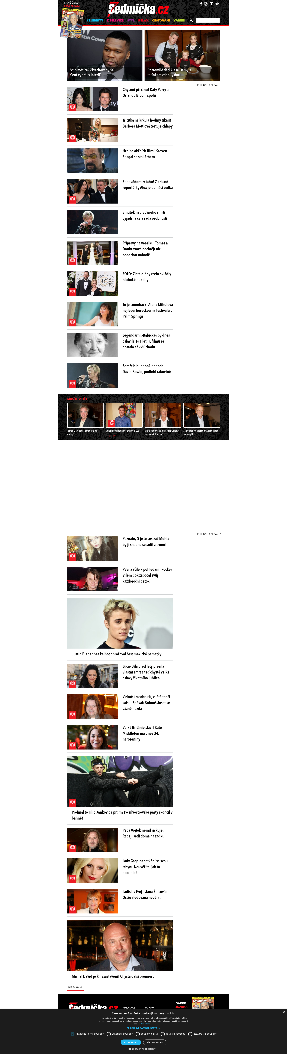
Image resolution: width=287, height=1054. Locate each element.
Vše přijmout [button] (131, 1042)
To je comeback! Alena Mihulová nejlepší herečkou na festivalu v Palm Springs (148, 311)
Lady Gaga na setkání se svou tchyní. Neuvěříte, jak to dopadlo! (145, 867)
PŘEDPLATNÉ (129, 1008)
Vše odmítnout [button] (155, 1042)
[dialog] (143, 1031)
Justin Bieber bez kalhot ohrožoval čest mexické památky (116, 654)
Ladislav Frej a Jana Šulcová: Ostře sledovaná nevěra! (145, 895)
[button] (143, 1028)
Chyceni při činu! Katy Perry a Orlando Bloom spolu (146, 93)
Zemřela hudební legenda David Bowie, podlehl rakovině (147, 369)
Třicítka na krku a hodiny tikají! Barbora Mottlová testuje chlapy (148, 123)
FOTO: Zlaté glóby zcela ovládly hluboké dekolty (147, 277)
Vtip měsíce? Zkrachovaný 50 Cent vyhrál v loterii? (92, 72)
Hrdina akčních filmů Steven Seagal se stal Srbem (145, 154)
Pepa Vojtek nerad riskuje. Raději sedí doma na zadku (143, 834)
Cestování (161, 20)
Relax (143, 20)
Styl (131, 20)
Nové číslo (72, 4)
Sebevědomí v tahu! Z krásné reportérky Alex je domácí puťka (148, 185)
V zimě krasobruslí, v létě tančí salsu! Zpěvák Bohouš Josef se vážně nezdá (146, 703)
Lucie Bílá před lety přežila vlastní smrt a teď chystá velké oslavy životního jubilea (146, 672)
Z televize (115, 20)
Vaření (179, 20)
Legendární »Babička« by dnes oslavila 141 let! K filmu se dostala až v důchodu (146, 341)
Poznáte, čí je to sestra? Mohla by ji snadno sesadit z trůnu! (146, 542)
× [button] (284, 1012)
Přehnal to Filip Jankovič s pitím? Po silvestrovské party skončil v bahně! (122, 815)
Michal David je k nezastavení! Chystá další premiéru (113, 977)
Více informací (147, 1023)
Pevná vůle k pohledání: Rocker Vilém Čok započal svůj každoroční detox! (147, 575)
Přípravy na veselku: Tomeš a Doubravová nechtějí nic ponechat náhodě (145, 249)
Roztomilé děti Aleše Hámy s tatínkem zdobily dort (169, 72)
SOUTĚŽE (149, 1008)
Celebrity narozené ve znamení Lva (122, 431)
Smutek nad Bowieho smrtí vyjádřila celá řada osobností (145, 216)
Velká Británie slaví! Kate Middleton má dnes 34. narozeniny (142, 734)
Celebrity (95, 20)
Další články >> (75, 987)
